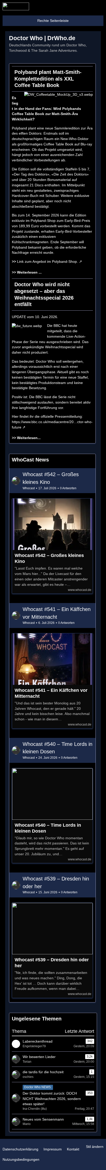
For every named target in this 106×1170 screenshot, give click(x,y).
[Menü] (99, 6)
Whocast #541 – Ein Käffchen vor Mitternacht (51, 693)
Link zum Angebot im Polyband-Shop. (47, 261)
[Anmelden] (86, 6)
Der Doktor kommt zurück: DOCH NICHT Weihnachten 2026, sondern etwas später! (52, 1098)
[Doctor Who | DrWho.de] (16, 6)
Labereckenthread (37, 1041)
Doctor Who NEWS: (37, 1087)
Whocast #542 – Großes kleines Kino (49, 558)
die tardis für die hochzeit (43, 1072)
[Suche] (73, 6)
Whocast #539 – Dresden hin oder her (52, 962)
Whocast (29, 488)
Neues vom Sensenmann (43, 1119)
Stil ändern (94, 1147)
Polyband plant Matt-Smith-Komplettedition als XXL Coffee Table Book (48, 78)
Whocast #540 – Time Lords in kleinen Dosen (48, 828)
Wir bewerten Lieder (39, 1057)
